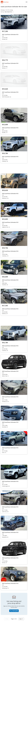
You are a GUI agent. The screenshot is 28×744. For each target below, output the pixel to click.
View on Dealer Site (20, 444)
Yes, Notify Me (14, 610)
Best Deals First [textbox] (8, 11)
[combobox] (9, 11)
